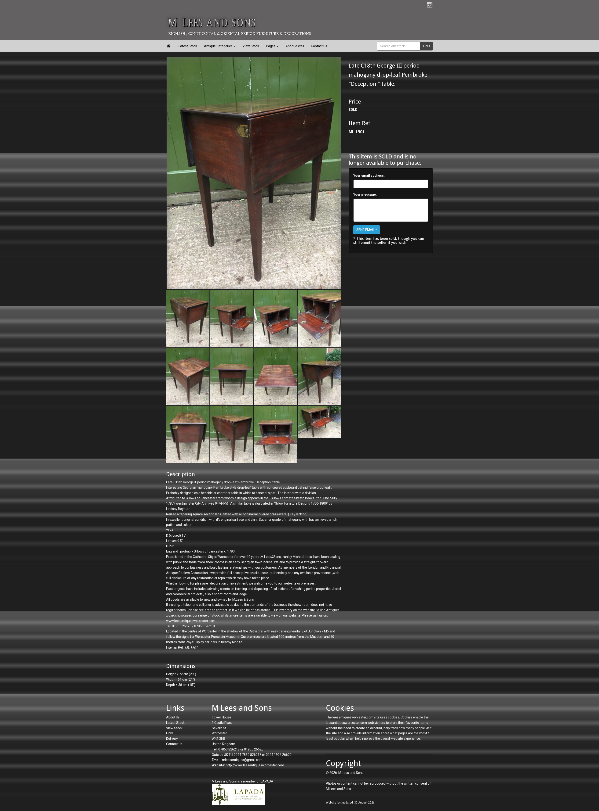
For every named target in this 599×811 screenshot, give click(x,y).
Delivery (172, 738)
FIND (426, 46)
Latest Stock (188, 46)
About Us (173, 717)
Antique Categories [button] (218, 46)
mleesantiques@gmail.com (242, 760)
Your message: (365, 194)
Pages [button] (271, 46)
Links (170, 733)
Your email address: (369, 175)
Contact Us (319, 46)
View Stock (251, 46)
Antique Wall (294, 46)
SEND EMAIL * (366, 230)
